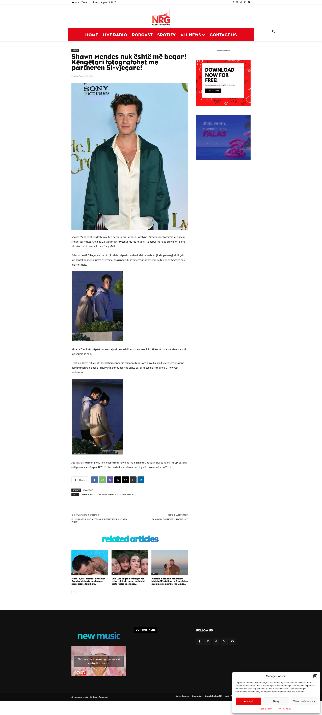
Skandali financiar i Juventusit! (170, 519)
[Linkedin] (141, 479)
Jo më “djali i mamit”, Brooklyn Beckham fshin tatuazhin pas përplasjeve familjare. (88, 581)
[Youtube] (249, 2)
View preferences (304, 701)
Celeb (75, 50)
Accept (248, 701)
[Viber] (110, 479)
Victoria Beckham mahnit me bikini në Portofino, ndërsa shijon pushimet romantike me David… (169, 581)
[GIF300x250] (223, 137)
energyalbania (88, 494)
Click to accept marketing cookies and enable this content (98, 661)
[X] (245, 2)
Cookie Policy (266, 708)
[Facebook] (233, 2)
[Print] (133, 479)
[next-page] (79, 592)
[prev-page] (73, 592)
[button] (315, 676)
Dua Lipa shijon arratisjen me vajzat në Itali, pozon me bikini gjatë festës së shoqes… (128, 581)
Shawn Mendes (127, 494)
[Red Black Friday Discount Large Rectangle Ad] (223, 104)
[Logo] (161, 18)
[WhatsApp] (102, 479)
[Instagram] (237, 2)
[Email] (125, 479)
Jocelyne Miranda (107, 494)
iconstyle (88, 490)
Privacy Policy (284, 708)
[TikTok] (241, 2)
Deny (276, 701)
